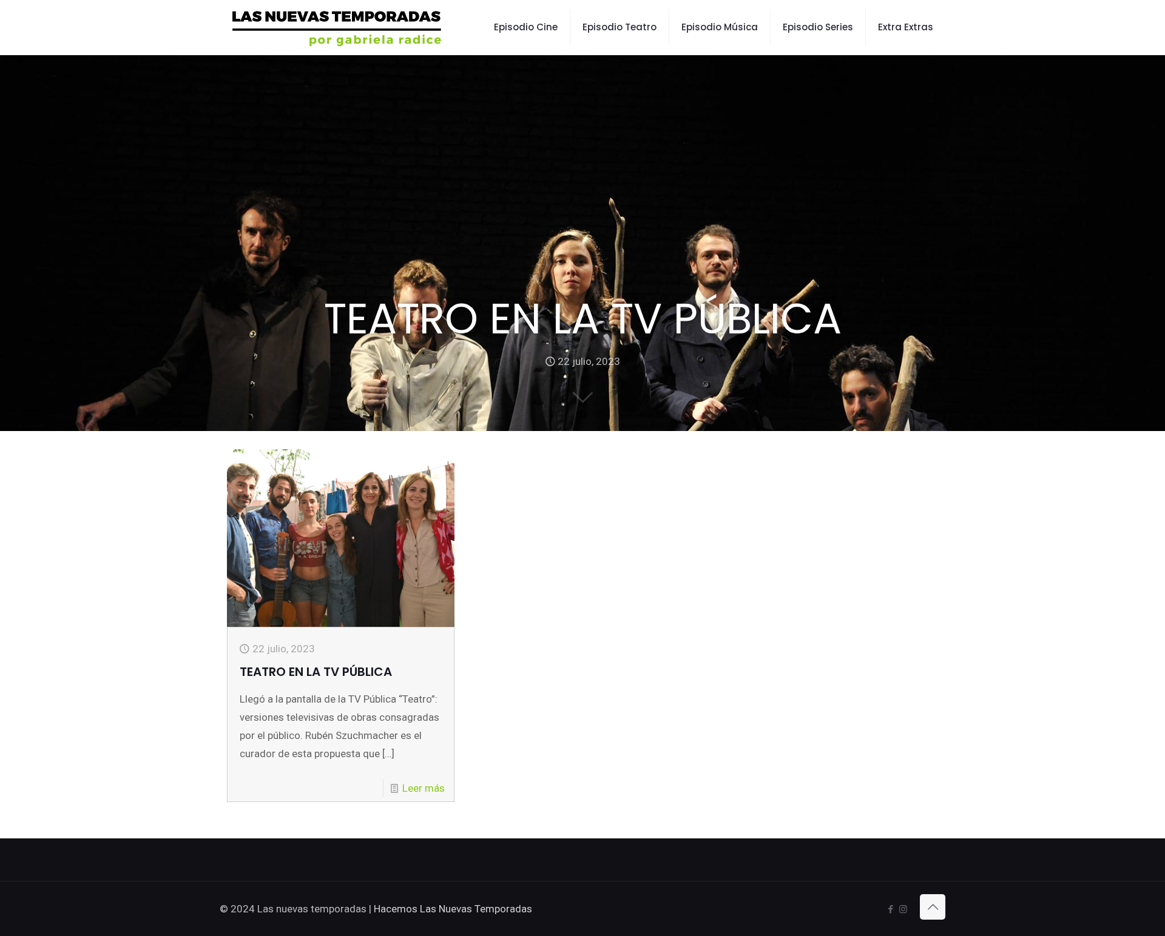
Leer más (423, 788)
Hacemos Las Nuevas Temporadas (453, 909)
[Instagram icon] (903, 909)
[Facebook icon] (890, 909)
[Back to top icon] (932, 907)
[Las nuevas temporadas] (337, 27)
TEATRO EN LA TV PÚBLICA (316, 671)
